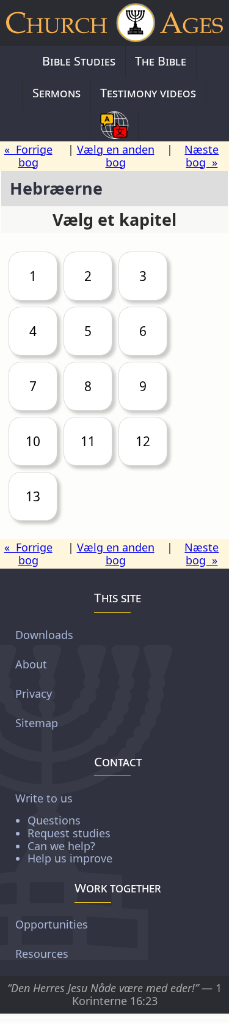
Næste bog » (201, 156)
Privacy (33, 693)
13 (33, 496)
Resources (41, 953)
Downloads (44, 634)
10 (33, 441)
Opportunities (51, 924)
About (31, 663)
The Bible (160, 61)
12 (143, 441)
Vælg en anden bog (115, 156)
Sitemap (36, 722)
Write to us (63, 828)
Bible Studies (78, 61)
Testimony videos (148, 92)
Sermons (56, 92)
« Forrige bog (28, 156)
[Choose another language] (114, 125)
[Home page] (114, 23)
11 (88, 441)
